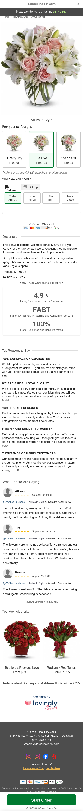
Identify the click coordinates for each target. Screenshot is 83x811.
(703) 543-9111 (41, 740)
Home (6, 16)
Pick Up (33, 187)
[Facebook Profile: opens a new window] (45, 756)
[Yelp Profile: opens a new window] (54, 756)
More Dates (70, 197)
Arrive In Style (36, 502)
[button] (74, 802)
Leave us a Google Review (41, 768)
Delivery (12, 189)
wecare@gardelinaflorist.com (41, 744)
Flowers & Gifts (20, 16)
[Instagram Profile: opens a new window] (28, 756)
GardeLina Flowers (42, 3)
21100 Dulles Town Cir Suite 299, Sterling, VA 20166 (41, 736)
